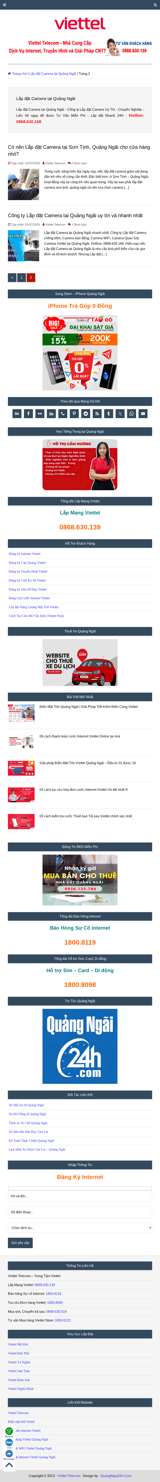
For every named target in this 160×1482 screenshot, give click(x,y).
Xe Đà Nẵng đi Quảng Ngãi (27, 1114)
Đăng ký (9, 1436)
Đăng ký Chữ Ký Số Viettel (27, 580)
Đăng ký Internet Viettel (24, 553)
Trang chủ (19, 73)
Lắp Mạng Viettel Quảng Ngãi (28, 1439)
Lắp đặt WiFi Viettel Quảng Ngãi (30, 1448)
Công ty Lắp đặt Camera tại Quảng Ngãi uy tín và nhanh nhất (75, 215)
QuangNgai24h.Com (116, 1476)
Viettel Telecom (18, 1413)
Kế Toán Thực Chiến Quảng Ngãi (31, 1140)
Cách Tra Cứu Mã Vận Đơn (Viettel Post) (36, 616)
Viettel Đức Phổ (18, 1353)
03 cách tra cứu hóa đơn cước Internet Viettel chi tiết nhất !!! (84, 789)
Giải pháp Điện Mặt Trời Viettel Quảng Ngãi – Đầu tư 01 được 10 (88, 763)
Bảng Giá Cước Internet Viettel (29, 598)
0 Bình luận (79, 163)
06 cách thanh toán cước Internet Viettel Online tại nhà (80, 736)
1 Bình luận (79, 224)
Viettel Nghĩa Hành (21, 1388)
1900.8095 (55, 1302)
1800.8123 (63, 1320)
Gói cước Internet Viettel (24, 1430)
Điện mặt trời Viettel (21, 1421)
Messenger (9, 1459)
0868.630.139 (45, 1285)
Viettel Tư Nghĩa (19, 1362)
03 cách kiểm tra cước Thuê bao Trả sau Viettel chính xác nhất (86, 816)
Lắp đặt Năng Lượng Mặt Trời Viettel (33, 607)
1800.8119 (53, 1293)
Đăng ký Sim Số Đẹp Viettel (27, 589)
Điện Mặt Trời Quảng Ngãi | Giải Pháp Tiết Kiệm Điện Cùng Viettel (89, 706)
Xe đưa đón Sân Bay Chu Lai (28, 1131)
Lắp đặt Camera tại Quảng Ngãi (52, 73)
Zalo (9, 1448)
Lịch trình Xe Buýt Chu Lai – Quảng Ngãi (37, 1149)
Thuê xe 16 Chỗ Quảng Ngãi (28, 1123)
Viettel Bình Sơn (19, 1380)
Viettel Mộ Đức (18, 1344)
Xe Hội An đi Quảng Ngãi (26, 1105)
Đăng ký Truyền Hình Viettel (28, 571)
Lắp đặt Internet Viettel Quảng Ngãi (31, 1457)
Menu (80, 5)
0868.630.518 (56, 1311)
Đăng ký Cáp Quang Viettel (27, 562)
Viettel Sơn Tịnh (19, 1371)
